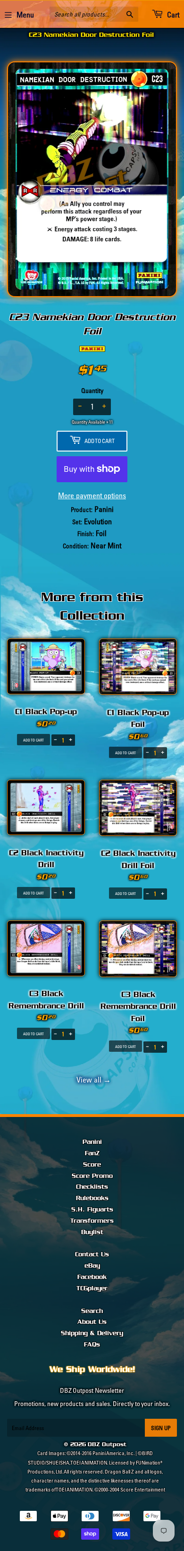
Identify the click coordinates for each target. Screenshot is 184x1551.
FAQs (92, 1344)
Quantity (92, 390)
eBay (92, 1265)
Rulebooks (92, 1198)
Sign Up (161, 1428)
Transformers (92, 1221)
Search (92, 1311)
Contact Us (92, 1254)
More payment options (92, 495)
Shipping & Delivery (92, 1333)
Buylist (92, 1232)
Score (92, 1164)
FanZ (92, 1153)
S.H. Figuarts (92, 1209)
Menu (25, 14)
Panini (92, 1142)
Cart (172, 14)
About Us (92, 1322)
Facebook (92, 1277)
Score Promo (92, 1176)
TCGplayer (92, 1288)
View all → (92, 1079)
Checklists (92, 1187)
